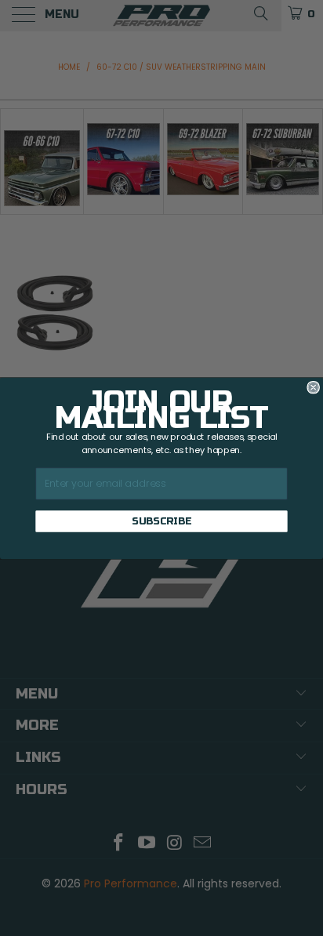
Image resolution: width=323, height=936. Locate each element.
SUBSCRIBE (161, 521)
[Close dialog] (313, 387)
